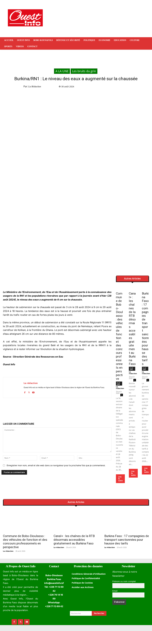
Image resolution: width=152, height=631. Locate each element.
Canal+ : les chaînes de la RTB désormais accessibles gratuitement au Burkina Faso (132, 329)
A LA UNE (62, 71)
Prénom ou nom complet (124, 581)
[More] (149, 87)
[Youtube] (33, 392)
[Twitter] (121, 87)
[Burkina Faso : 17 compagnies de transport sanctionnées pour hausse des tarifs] (145, 288)
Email (114, 591)
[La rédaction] (13, 387)
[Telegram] (135, 87)
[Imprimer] (142, 87)
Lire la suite (120, 479)
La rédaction (34, 86)
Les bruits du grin (84, 71)
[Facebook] (115, 87)
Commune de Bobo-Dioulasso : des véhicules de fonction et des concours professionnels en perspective (119, 336)
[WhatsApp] (128, 87)
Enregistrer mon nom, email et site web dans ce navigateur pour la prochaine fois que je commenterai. (56, 465)
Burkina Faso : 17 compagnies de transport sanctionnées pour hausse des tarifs (126, 539)
